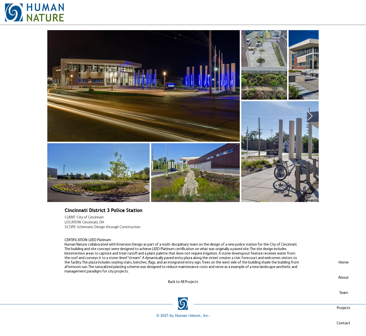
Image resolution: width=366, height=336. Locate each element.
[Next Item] (310, 116)
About (343, 278)
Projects (343, 308)
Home (343, 263)
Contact (343, 323)
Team (343, 293)
